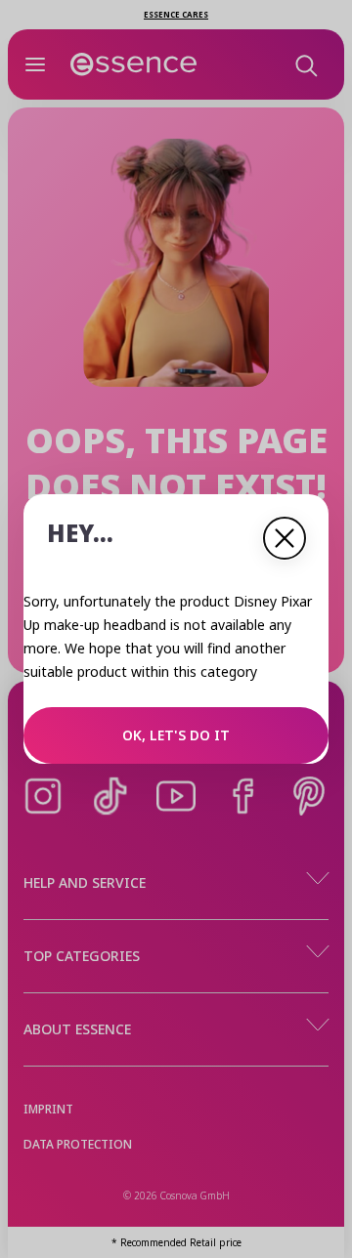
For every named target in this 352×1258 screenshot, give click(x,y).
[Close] (284, 538)
